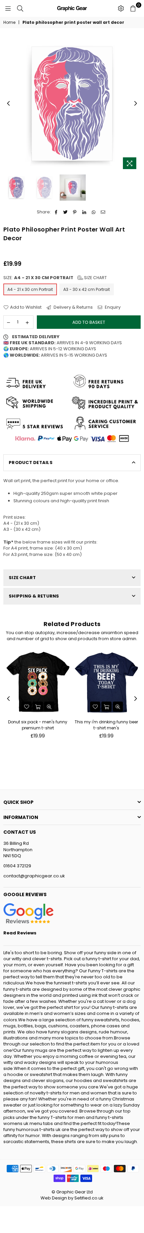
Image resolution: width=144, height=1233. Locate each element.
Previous (8, 104)
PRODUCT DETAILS (31, 462)
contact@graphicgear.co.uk (34, 876)
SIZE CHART (22, 577)
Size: (55, 278)
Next (136, 104)
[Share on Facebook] (56, 212)
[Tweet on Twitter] (65, 212)
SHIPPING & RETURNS (34, 596)
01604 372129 (17, 866)
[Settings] (121, 8)
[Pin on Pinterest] (74, 212)
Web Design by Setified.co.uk (72, 1198)
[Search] (20, 8)
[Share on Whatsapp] (93, 212)
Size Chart (95, 277)
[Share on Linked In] (84, 212)
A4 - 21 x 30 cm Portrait (30, 289)
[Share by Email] (102, 212)
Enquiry (112, 307)
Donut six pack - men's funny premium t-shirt (37, 725)
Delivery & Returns (73, 307)
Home (9, 22)
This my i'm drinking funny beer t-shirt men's (106, 725)
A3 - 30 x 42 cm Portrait (86, 289)
